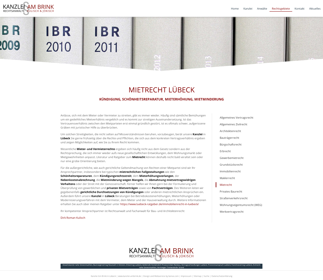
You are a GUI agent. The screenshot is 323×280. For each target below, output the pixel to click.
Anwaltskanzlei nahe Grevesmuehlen (77, 265)
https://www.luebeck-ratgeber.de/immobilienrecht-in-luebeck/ (159, 204)
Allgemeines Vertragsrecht (236, 117)
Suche (206, 276)
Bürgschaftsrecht (231, 144)
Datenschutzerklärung (221, 276)
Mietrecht (226, 185)
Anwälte (262, 8)
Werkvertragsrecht (232, 211)
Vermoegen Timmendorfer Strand (170, 267)
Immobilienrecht (230, 171)
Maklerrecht (227, 178)
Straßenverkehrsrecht (234, 198)
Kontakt (299, 8)
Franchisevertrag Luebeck (241, 265)
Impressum (186, 276)
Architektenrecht (230, 131)
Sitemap (197, 276)
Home (235, 8)
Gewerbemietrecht (232, 158)
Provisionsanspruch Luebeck (219, 265)
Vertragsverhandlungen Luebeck (194, 265)
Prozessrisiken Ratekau (171, 265)
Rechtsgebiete (281, 8)
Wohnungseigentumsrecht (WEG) (241, 205)
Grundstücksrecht (231, 164)
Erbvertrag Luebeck (133, 265)
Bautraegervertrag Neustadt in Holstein (109, 265)
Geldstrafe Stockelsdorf (151, 265)
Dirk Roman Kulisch (73, 218)
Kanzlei (247, 8)
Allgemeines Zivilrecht (233, 124)
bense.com (173, 276)
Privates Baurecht (231, 191)
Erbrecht (225, 151)
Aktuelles (315, 8)
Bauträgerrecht (229, 138)
